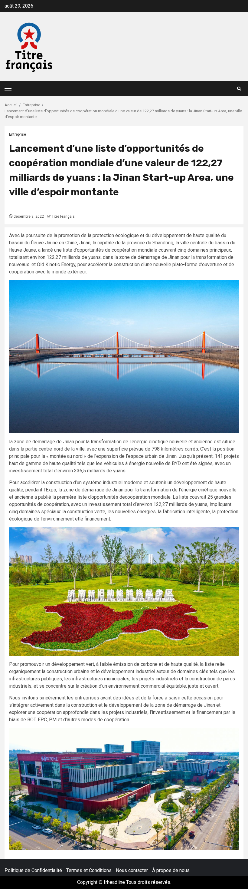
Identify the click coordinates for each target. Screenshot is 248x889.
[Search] (239, 88)
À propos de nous (171, 870)
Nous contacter (132, 870)
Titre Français (63, 216)
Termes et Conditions (89, 870)
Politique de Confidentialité (33, 870)
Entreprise (17, 134)
